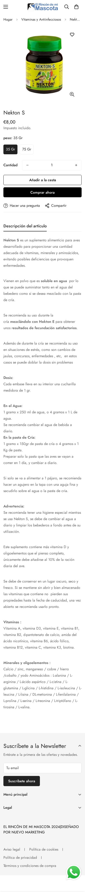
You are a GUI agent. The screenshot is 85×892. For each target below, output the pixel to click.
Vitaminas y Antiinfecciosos (41, 19)
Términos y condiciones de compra (29, 865)
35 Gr (10, 149)
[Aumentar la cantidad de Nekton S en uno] (76, 165)
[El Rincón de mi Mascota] (42, 7)
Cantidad (10, 165)
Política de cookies (43, 849)
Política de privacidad (20, 857)
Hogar (7, 19)
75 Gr (26, 149)
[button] (76, 7)
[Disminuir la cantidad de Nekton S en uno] (27, 165)
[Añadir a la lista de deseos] (72, 35)
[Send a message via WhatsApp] (74, 872)
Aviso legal (11, 849)
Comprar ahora (42, 192)
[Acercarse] (72, 94)
